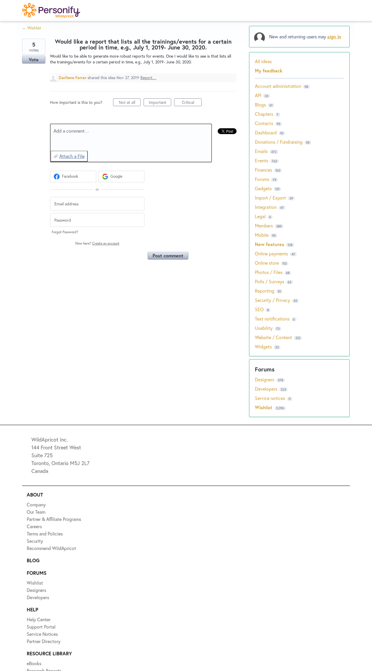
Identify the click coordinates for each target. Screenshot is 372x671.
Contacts (264, 123)
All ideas (263, 61)
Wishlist (264, 407)
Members (264, 226)
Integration (266, 207)
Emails (261, 151)
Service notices (270, 398)
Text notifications (272, 319)
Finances (263, 170)
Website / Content (273, 337)
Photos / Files (268, 272)
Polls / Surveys (269, 281)
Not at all (130, 102)
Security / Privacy (272, 300)
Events (261, 160)
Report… (148, 77)
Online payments (271, 253)
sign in (334, 36)
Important (160, 102)
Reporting (264, 291)
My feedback (268, 70)
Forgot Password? (65, 232)
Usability (264, 328)
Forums (262, 179)
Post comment (168, 255)
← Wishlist (31, 28)
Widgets (263, 346)
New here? (97, 243)
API (258, 95)
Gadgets (263, 188)
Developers (266, 389)
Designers (265, 379)
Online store (267, 263)
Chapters (264, 114)
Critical (192, 102)
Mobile (262, 235)
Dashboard (266, 132)
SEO (259, 309)
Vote (34, 59)
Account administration (278, 86)
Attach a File (72, 156)
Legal (260, 216)
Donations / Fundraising (279, 142)
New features (269, 244)
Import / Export (270, 198)
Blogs (260, 105)
